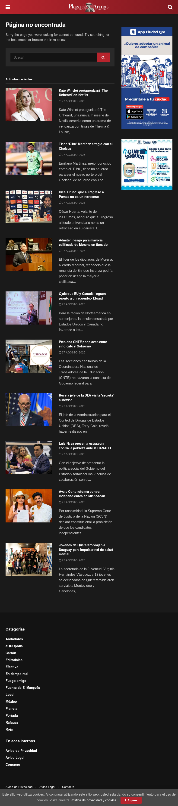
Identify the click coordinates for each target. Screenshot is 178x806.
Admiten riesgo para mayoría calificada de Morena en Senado (83, 242)
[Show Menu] (8, 7)
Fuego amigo (16, 680)
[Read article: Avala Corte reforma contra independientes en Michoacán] (29, 505)
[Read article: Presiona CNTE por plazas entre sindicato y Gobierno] (29, 356)
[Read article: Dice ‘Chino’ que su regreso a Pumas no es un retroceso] (29, 206)
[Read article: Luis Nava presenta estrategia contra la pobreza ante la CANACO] (29, 457)
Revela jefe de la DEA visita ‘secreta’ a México (86, 397)
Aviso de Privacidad (21, 750)
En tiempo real (17, 673)
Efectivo (12, 666)
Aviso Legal (15, 757)
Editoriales (14, 659)
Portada (12, 715)
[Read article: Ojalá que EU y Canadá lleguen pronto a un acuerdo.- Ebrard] (29, 308)
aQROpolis (14, 646)
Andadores (14, 639)
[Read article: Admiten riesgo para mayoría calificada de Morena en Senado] (29, 254)
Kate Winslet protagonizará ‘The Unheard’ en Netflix (83, 92)
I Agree (131, 800)
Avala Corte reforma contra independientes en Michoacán (82, 493)
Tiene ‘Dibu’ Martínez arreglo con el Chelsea (86, 146)
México (11, 701)
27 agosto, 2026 (73, 101)
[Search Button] (170, 6)
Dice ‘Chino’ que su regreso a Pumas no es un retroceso (81, 194)
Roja (9, 729)
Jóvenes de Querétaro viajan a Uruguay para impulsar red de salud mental (86, 549)
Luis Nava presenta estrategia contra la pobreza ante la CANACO (85, 445)
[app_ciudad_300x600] (146, 77)
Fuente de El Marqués (23, 687)
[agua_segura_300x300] (146, 164)
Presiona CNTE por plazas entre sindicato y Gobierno (83, 344)
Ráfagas (12, 722)
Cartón (11, 652)
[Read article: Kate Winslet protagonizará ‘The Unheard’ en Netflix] (29, 104)
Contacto (13, 764)
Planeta (11, 708)
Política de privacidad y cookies (93, 800)
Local (10, 694)
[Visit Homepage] (89, 7)
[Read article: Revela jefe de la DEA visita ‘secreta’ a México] (29, 409)
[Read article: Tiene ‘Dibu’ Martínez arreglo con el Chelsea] (29, 158)
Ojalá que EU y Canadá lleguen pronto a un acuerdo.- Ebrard (82, 295)
